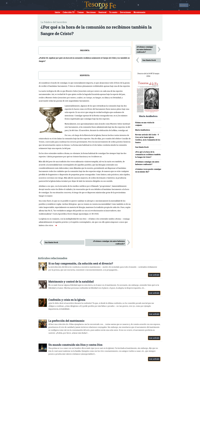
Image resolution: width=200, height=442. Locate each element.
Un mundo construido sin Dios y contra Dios (75, 344)
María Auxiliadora (142, 130)
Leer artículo (154, 275)
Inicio (57, 12)
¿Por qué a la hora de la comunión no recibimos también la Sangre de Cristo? (148, 154)
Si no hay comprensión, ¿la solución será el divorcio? (80, 263)
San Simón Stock (51, 242)
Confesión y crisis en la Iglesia (66, 299)
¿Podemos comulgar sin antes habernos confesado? (109, 242)
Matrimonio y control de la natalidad (71, 281)
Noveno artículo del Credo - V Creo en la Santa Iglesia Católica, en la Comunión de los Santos (147, 138)
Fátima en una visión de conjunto (144, 124)
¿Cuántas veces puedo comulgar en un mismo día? (148, 170)
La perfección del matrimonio (66, 320)
